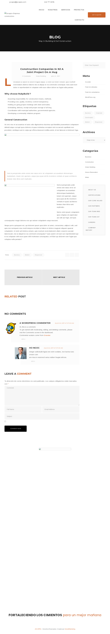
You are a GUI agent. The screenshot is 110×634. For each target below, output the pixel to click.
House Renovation (91, 172)
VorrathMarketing (70, 629)
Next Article (59, 277)
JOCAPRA (38, 629)
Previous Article (24, 277)
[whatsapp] (77, 255)
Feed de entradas (91, 87)
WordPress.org (90, 97)
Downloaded (89, 117)
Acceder (88, 82)
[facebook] (67, 255)
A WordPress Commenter (35, 323)
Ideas (87, 177)
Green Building (41, 76)
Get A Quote (96, 15)
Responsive (38, 255)
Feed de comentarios (92, 92)
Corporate (99, 113)
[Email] (80, 2)
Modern (27, 255)
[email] (72, 255)
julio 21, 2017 (55, 76)
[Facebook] (74, 2)
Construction (89, 162)
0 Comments (26, 76)
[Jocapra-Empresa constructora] (15, 15)
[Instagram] (77, 2)
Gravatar (47, 335)
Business (17, 255)
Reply (23, 339)
